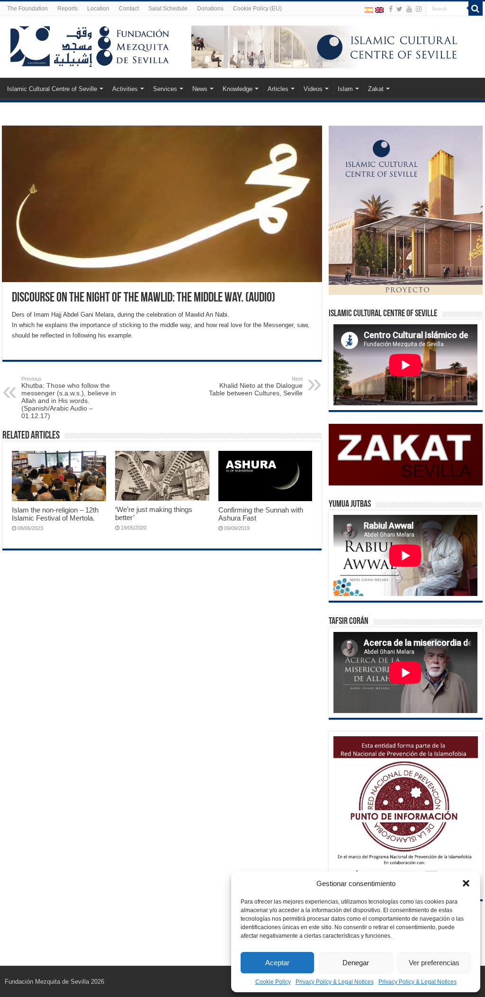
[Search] (475, 8)
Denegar (355, 963)
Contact (129, 8)
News (199, 88)
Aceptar (277, 963)
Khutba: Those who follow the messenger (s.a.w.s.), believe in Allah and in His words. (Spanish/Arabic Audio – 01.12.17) (68, 398)
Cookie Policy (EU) (257, 8)
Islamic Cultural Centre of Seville (52, 88)
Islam (345, 88)
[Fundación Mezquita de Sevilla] (90, 44)
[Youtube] (409, 9)
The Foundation (27, 8)
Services (165, 88)
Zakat (376, 88)
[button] (466, 883)
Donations (210, 8)
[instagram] (418, 9)
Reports (67, 8)
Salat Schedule (168, 8)
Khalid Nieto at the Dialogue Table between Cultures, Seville (256, 386)
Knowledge (237, 88)
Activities (125, 88)
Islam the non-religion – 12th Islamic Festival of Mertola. (55, 514)
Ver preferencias (434, 963)
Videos (313, 88)
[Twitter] (399, 9)
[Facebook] (391, 9)
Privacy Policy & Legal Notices (335, 982)
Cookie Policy (273, 982)
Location (98, 8)
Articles (278, 88)
